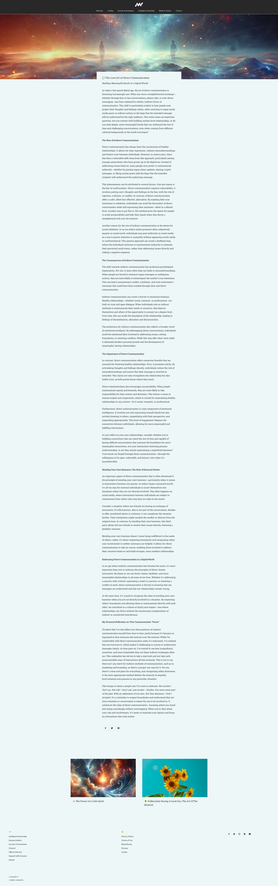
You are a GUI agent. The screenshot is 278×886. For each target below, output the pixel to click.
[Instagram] (239, 833)
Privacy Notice (127, 836)
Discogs (124, 848)
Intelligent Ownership (146, 11)
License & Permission (126, 11)
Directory (99, 11)
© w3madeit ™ (14, 877)
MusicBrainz (126, 844)
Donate (12, 860)
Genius (124, 852)
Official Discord (15, 852)
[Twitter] (234, 833)
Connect (179, 11)
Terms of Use (126, 840)
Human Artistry (15, 840)
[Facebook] (229, 833)
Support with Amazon (18, 856)
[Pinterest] (244, 833)
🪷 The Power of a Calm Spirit (88, 801)
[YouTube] (250, 833)
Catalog (110, 11)
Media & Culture (165, 11)
